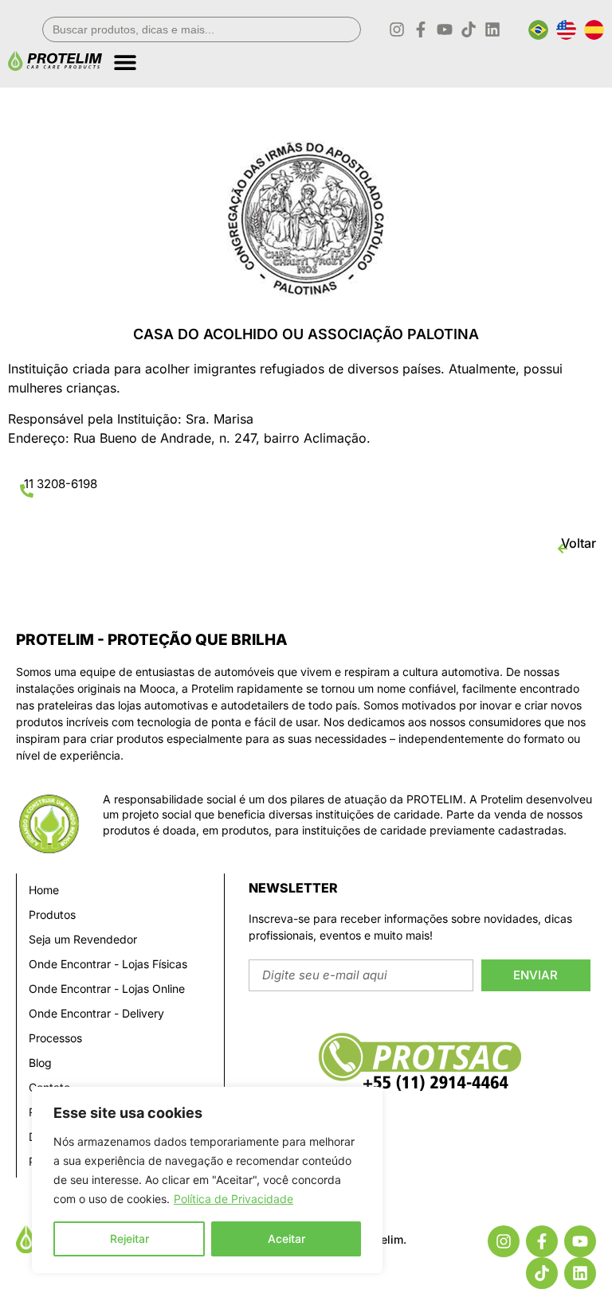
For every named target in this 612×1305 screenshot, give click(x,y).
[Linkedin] (492, 29)
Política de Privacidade (233, 1198)
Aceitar (286, 1238)
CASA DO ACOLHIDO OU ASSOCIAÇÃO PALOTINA (306, 334)
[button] (358, 56)
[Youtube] (445, 29)
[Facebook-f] (421, 29)
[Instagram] (397, 29)
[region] (207, 1180)
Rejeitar (129, 1238)
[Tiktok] (469, 29)
